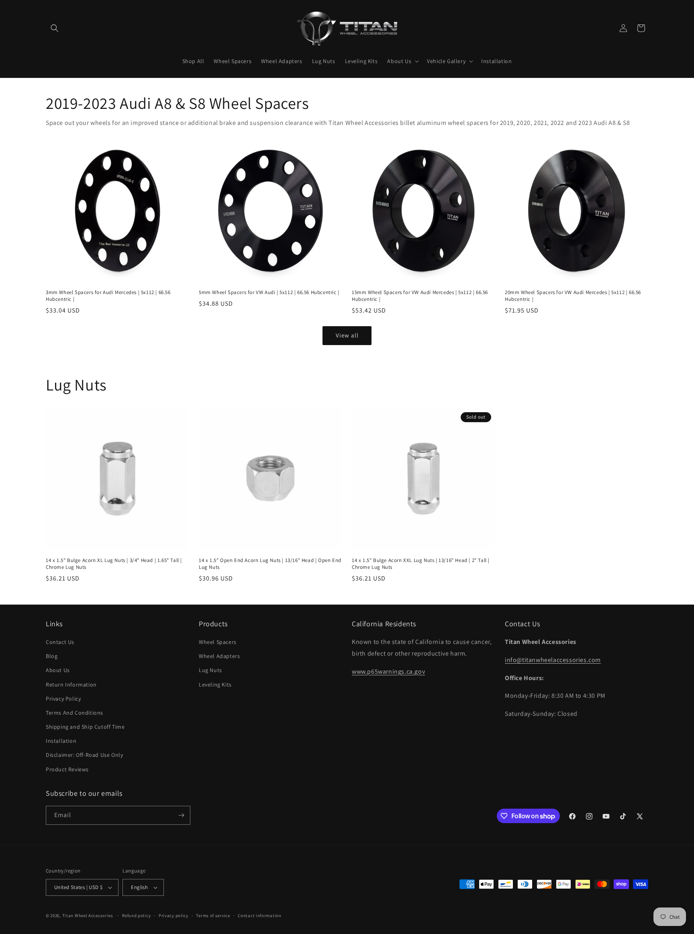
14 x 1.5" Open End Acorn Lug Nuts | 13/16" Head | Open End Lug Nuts (270, 563)
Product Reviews (67, 769)
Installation (61, 740)
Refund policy (136, 915)
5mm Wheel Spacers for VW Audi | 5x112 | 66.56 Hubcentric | (269, 292)
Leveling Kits (215, 684)
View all (347, 335)
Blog (51, 656)
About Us (58, 670)
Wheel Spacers (218, 642)
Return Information (71, 684)
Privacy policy (173, 915)
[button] (54, 28)
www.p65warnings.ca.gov (388, 671)
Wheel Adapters (219, 656)
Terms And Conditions (74, 712)
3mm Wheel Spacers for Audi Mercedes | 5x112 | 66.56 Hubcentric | (108, 295)
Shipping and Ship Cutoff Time (85, 726)
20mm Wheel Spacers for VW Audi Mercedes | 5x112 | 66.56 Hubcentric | (573, 295)
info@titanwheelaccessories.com (553, 660)
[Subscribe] (181, 815)
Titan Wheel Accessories (87, 915)
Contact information (259, 915)
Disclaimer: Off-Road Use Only (84, 754)
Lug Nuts (210, 670)
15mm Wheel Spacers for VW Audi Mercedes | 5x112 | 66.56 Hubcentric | (420, 295)
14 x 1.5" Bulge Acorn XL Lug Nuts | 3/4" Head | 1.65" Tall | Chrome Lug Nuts (114, 563)
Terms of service (213, 915)
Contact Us (60, 642)
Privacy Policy (63, 698)
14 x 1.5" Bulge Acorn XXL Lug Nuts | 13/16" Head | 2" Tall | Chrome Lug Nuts (421, 563)
